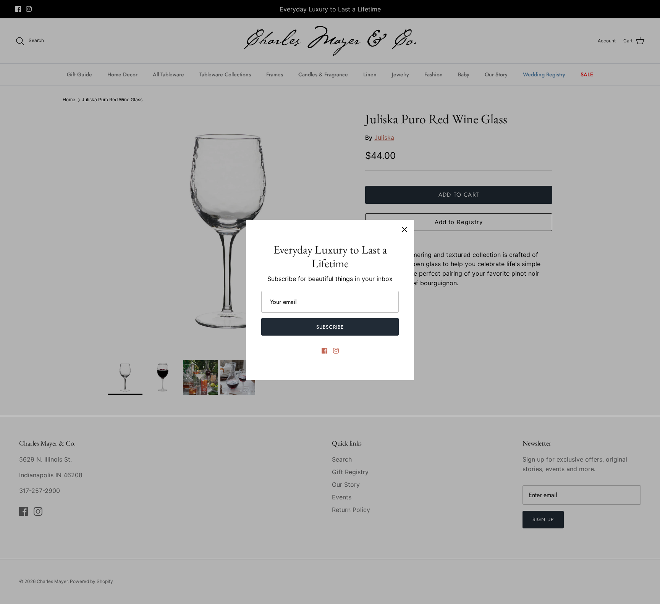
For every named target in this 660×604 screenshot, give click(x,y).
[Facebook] (324, 351)
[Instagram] (336, 351)
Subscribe (329, 327)
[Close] (404, 229)
